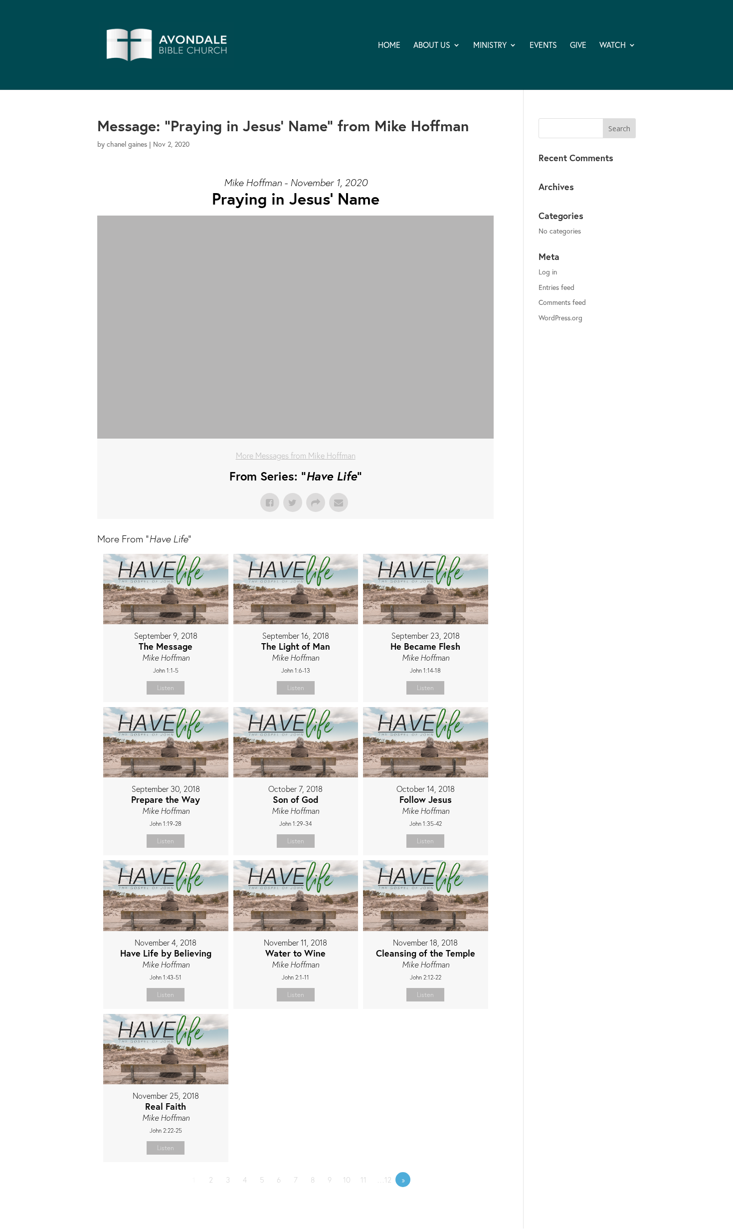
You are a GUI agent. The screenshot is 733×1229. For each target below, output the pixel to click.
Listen (165, 688)
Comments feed (562, 302)
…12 (384, 1180)
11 (363, 1180)
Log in (548, 271)
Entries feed (556, 287)
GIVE (578, 45)
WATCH (612, 45)
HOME (389, 45)
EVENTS (543, 45)
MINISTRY (490, 45)
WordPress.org (560, 317)
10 (347, 1180)
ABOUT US (431, 45)
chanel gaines (127, 144)
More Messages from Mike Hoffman (296, 455)
